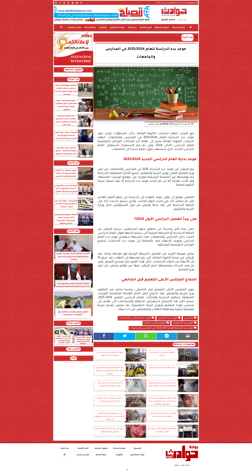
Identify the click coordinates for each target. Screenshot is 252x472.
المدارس (189, 318)
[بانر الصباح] (102, 12)
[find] (64, 3)
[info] (60, 3)
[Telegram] (166, 336)
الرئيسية (137, 448)
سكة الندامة (90, 28)
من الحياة (132, 28)
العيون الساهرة (162, 28)
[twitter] (77, 3)
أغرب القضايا (145, 28)
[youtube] (73, 3)
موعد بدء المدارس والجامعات (135, 318)
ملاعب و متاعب (74, 28)
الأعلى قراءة (73, 323)
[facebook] (81, 3)
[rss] (68, 3)
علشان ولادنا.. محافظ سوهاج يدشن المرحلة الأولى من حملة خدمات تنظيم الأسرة (69, 20)
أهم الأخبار (73, 231)
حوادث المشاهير (117, 28)
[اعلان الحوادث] (73, 65)
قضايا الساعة (178, 28)
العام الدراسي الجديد (155, 323)
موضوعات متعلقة (184, 344)
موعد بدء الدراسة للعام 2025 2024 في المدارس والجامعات (162, 328)
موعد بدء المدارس (168, 318)
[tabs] (56, 3)
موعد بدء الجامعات (183, 323)
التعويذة (103, 28)
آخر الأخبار (73, 163)
